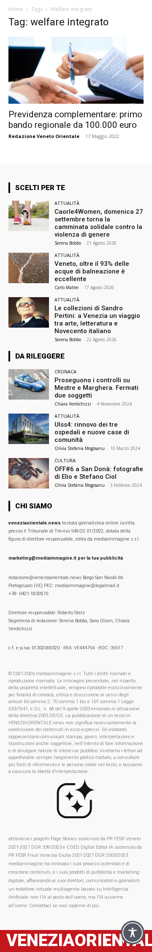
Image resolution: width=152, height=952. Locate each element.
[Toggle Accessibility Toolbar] (133, 933)
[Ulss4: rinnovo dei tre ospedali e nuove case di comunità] (28, 429)
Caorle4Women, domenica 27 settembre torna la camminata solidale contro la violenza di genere (98, 223)
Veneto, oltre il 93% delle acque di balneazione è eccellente (91, 271)
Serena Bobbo (67, 243)
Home (15, 9)
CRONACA (65, 371)
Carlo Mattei (66, 287)
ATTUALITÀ (66, 203)
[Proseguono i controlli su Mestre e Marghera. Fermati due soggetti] (28, 384)
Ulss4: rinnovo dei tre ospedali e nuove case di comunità (91, 432)
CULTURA (65, 460)
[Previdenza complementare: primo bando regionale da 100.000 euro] (76, 70)
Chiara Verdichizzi (72, 404)
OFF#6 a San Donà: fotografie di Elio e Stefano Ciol (98, 472)
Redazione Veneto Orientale (43, 136)
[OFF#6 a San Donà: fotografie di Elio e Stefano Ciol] (28, 473)
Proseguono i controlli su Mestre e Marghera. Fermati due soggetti (96, 387)
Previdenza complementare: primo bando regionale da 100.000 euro (75, 119)
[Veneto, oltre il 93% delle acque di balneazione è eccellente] (28, 268)
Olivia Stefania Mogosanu (79, 448)
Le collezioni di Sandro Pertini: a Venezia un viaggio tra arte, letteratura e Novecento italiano (97, 319)
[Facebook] (106, 941)
